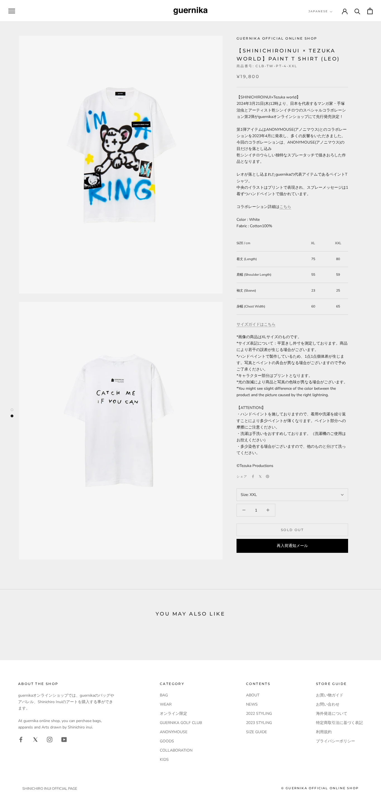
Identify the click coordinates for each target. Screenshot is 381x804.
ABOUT (252, 695)
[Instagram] (49, 739)
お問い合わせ (327, 704)
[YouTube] (64, 739)
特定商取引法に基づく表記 (339, 722)
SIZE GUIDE (256, 732)
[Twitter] (260, 476)
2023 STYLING (259, 722)
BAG (164, 695)
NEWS (252, 704)
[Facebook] (253, 476)
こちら (285, 206)
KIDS (164, 759)
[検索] (357, 11)
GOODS (167, 741)
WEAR (166, 704)
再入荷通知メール (292, 545)
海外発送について (331, 713)
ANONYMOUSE (173, 732)
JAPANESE (318, 11)
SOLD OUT (292, 530)
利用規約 (324, 732)
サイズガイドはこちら (256, 324)
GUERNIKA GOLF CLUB (181, 722)
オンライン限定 (173, 713)
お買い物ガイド (329, 695)
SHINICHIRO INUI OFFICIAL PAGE (49, 788)
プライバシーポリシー (335, 741)
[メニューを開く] (11, 11)
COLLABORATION (176, 750)
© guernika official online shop (320, 788)
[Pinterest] (267, 476)
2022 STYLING (259, 713)
